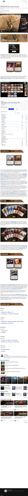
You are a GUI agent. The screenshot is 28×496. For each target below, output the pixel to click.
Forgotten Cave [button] (4, 184)
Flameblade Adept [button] (3, 78)
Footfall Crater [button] (10, 313)
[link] (3, 1)
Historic (7, 5)
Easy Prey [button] (22, 190)
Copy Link (5, 12)
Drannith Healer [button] (16, 313)
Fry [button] (14, 291)
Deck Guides (4, 31)
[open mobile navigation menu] (1, 1)
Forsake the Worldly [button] (20, 321)
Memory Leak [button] (15, 190)
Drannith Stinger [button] (24, 246)
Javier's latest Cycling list (4, 190)
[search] (13, 3)
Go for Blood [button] (3, 332)
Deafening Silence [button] (18, 294)
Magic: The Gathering (3, 5)
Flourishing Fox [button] (2, 179)
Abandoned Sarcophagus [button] (4, 297)
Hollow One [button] (10, 78)
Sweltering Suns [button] (3, 284)
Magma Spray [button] (6, 291)
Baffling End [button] (11, 291)
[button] (26, 3)
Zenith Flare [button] (2, 54)
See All (26, 385)
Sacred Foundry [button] (14, 222)
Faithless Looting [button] (3, 173)
